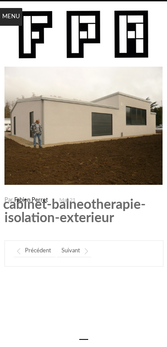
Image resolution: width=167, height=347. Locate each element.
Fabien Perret (31, 200)
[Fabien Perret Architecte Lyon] (83, 35)
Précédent (38, 251)
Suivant (70, 251)
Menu (11, 17)
